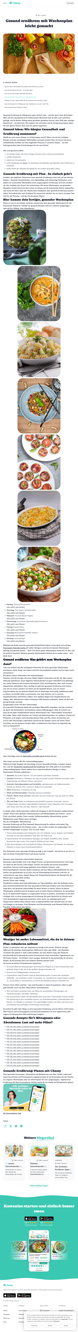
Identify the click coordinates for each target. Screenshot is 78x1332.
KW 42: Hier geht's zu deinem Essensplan (23, 1044)
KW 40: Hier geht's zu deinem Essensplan (23, 1050)
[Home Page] (15, 3)
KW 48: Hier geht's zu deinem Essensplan (23, 1027)
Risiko (25, 163)
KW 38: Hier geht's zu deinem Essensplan (23, 1056)
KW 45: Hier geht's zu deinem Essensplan (23, 1035)
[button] (4, 3)
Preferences (34, 1325)
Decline (50, 1325)
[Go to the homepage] (8, 1285)
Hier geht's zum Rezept (16, 607)
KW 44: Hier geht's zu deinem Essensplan (23, 1038)
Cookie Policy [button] (64, 1319)
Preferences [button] (56, 1321)
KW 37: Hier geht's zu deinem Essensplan (23, 1059)
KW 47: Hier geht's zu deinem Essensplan (23, 1029)
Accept (66, 1325)
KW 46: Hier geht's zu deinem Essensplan (23, 1032)
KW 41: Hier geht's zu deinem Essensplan (23, 1047)
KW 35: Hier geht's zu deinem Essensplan (23, 1065)
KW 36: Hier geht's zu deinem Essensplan (23, 1062)
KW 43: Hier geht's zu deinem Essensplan (23, 1041)
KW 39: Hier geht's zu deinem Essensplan (23, 1053)
